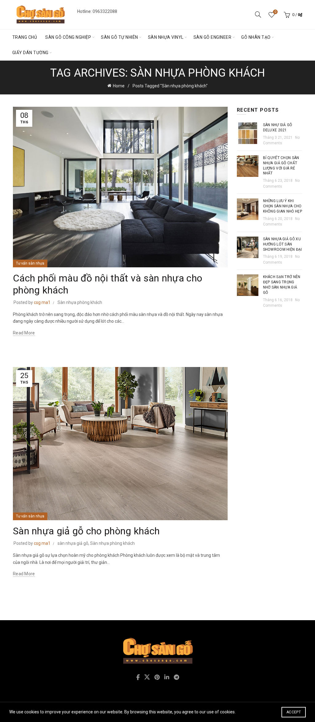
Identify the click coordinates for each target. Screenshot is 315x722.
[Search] (258, 14)
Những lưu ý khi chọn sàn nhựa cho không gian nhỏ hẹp (282, 206)
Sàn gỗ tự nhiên (119, 37)
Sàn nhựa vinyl (166, 37)
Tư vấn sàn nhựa (30, 263)
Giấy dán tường (30, 52)
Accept (293, 712)
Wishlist (275, 12)
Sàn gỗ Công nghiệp (68, 37)
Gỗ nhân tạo (256, 37)
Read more (24, 332)
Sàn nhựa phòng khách (80, 302)
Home (119, 85)
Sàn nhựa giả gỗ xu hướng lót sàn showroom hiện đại (282, 244)
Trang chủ (24, 37)
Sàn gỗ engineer (212, 37)
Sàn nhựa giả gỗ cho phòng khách (86, 531)
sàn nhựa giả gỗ (73, 543)
